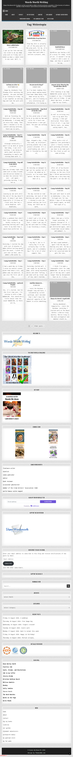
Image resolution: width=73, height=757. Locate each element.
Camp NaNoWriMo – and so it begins (13, 284)
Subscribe (8, 563)
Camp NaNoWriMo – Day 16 (36, 135)
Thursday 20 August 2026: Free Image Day (18, 621)
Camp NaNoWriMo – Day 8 (36, 213)
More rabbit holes (13, 45)
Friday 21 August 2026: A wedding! (15, 618)
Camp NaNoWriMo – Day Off (36, 188)
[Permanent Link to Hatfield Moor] (60, 37)
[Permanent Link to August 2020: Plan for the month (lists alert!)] (60, 75)
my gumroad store (39, 19)
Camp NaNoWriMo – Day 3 (13, 261)
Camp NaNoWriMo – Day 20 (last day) (12, 110)
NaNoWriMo (36, 34)
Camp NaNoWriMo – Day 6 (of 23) (13, 238)
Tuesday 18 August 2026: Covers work (16, 628)
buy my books (30, 15)
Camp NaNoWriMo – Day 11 (13, 188)
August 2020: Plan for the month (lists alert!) (60, 85)
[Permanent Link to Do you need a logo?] (36, 75)
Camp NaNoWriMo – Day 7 (60, 213)
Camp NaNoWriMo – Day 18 (60, 109)
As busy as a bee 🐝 (12, 85)
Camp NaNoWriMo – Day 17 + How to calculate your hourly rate (13, 136)
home (6, 15)
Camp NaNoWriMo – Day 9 (13, 213)
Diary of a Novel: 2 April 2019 (60, 298)
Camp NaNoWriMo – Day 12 (60, 162)
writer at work (12, 34)
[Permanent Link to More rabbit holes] (13, 37)
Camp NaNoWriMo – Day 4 (60, 237)
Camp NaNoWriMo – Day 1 (60, 261)
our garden (49, 15)
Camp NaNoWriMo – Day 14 (60, 135)
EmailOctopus (35, 506)
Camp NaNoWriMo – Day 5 (36, 237)
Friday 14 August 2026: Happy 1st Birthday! (19, 634)
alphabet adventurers (62, 15)
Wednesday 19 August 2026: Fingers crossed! (19, 624)
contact (21, 15)
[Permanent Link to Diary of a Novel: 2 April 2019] (60, 289)
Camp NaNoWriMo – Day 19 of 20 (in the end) (36, 110)
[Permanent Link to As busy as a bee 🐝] (13, 75)
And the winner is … (36, 283)
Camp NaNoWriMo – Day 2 (36, 261)
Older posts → (39, 326)
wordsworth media (25, 19)
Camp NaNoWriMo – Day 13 (36, 162)
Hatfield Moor (60, 47)
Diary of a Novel (60, 286)
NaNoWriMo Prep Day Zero (36, 38)
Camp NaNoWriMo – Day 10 (60, 188)
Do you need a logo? (36, 85)
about (13, 15)
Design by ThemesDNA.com (36, 753)
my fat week (50, 19)
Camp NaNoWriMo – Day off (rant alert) (13, 163)
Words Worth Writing (36, 2)
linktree (40, 15)
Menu (6, 11)
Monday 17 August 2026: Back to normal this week (21, 631)
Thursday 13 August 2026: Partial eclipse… (18, 638)
